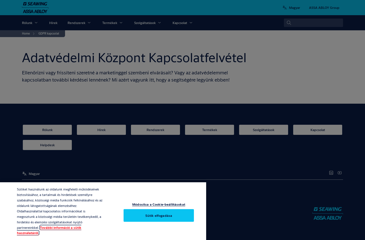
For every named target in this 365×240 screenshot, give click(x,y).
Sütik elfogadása (158, 215)
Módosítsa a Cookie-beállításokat (158, 204)
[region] (103, 211)
